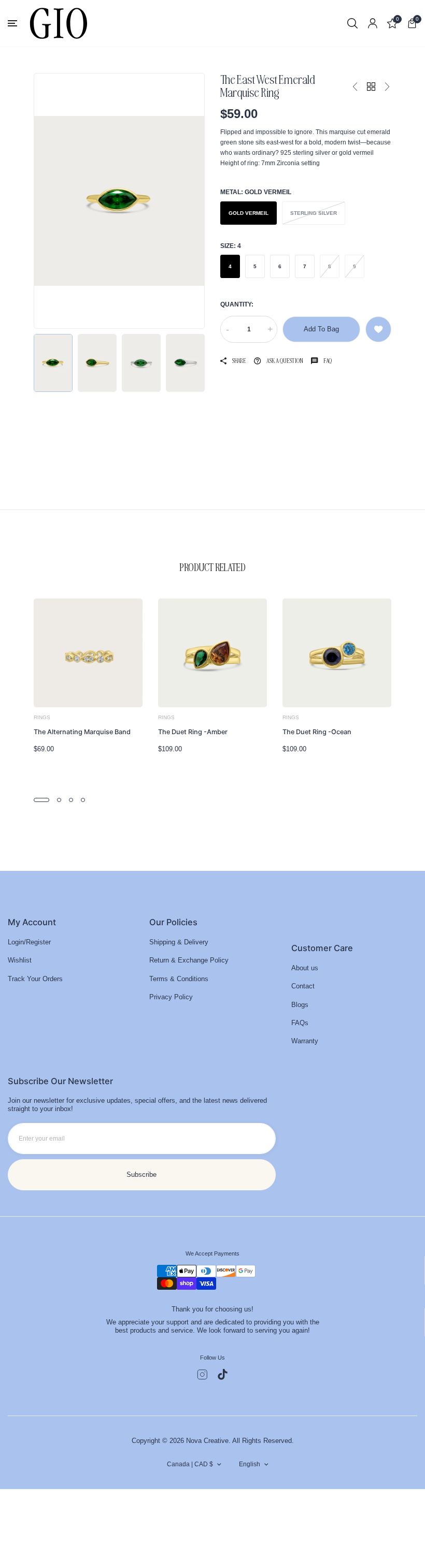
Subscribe (141, 1174)
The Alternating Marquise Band (82, 732)
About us (304, 968)
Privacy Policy (171, 997)
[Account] (372, 23)
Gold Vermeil (248, 213)
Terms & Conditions (178, 979)
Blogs (299, 1005)
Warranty (304, 1041)
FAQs (299, 1023)
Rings (42, 717)
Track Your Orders (35, 979)
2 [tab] (59, 800)
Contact (303, 986)
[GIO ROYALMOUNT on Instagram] (202, 1374)
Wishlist (20, 960)
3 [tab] (71, 800)
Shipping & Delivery (178, 942)
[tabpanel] (88, 680)
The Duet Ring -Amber (193, 732)
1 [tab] (41, 800)
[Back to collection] (371, 87)
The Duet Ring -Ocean (316, 732)
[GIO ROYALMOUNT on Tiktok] (222, 1374)
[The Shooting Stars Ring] (355, 87)
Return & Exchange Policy (189, 960)
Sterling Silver (313, 213)
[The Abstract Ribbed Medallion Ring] (387, 87)
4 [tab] (83, 800)
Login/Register (29, 942)
